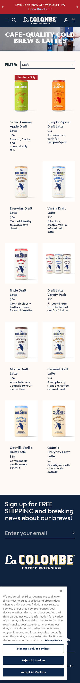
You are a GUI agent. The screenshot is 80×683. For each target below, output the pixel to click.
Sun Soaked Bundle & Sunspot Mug (38, 9)
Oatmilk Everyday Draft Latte (58, 452)
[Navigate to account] (66, 20)
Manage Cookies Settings (33, 648)
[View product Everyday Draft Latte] (21, 181)
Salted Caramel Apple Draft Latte (21, 126)
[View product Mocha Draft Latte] (21, 342)
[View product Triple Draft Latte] (21, 263)
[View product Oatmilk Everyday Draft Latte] (58, 420)
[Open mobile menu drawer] (7, 20)
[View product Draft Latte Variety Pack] (58, 263)
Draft (25, 65)
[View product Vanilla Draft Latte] (58, 181)
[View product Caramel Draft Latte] (58, 342)
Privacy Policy (53, 640)
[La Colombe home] (40, 20)
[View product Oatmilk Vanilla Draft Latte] (21, 420)
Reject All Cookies (33, 660)
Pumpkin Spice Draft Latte (58, 124)
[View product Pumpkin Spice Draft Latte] (58, 95)
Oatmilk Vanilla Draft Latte (21, 450)
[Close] (61, 591)
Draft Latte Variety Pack (56, 292)
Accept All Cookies (33, 672)
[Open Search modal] (14, 20)
